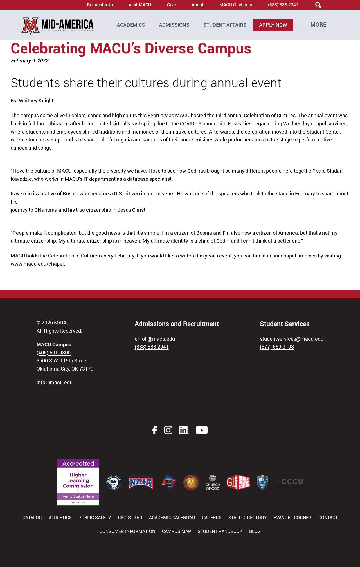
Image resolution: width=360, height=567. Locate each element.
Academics (131, 24)
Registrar (130, 517)
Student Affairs (224, 24)
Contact (328, 517)
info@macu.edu (55, 382)
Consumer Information (127, 531)
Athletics (60, 517)
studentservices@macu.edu (291, 338)
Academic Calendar (172, 517)
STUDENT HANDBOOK (220, 531)
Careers (212, 517)
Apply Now (273, 24)
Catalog (32, 517)
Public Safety (94, 517)
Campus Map (176, 531)
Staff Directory (247, 517)
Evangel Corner (293, 517)
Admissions (174, 24)
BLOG (255, 531)
